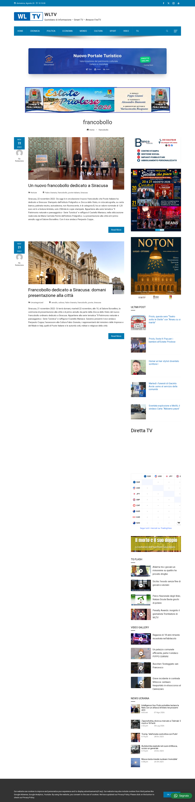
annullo (55, 302)
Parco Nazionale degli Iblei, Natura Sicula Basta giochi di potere (166, 599)
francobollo (62, 192)
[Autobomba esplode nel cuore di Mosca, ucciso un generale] (135, 749)
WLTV (50, 14)
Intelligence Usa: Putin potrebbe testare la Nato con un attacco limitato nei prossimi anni (160, 707)
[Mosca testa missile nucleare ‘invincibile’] (135, 762)
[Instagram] (173, 3)
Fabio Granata (51, 192)
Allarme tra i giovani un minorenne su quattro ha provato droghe (165, 570)
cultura (61, 302)
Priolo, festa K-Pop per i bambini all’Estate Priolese (162, 340)
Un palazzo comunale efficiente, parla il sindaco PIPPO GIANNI (165, 653)
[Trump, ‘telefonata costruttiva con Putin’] (135, 737)
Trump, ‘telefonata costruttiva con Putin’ (159, 734)
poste (90, 302)
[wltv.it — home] (28, 16)
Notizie (34, 192)
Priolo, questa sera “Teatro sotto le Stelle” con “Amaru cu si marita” (165, 319)
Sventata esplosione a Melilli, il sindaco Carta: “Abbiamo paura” (164, 407)
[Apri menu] (175, 31)
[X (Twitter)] (168, 3)
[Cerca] (167, 31)
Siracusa (84, 192)
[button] (181, 796)
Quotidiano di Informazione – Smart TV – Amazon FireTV (72, 19)
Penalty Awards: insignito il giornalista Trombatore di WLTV (166, 614)
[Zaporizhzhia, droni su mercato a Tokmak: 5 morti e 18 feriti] (135, 724)
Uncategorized (37, 302)
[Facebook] (163, 3)
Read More (116, 230)
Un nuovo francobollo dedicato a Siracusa (68, 185)
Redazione (19, 161)
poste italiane (74, 192)
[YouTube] (178, 3)
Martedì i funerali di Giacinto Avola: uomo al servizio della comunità (163, 386)
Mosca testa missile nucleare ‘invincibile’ (159, 759)
